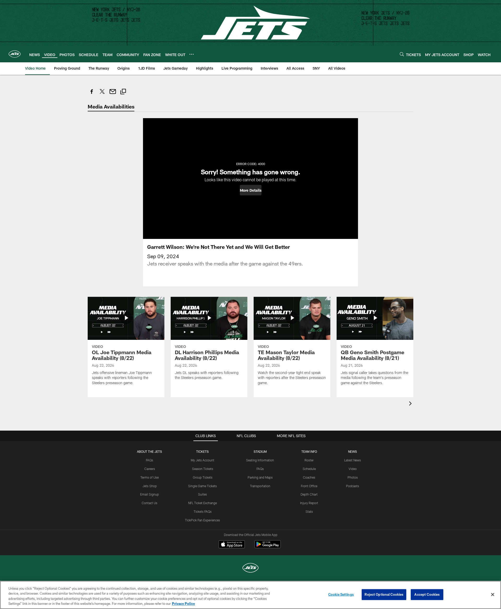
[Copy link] (123, 92)
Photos (353, 477)
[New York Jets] (250, 568)
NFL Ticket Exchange (202, 503)
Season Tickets (202, 469)
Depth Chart (309, 494)
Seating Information (260, 460)
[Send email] (113, 94)
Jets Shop (149, 486)
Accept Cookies (427, 594)
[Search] (402, 54)
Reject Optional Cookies (384, 594)
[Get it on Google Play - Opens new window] (268, 546)
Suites (202, 494)
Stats (309, 511)
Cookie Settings (341, 594)
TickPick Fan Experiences (202, 520)
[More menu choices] (191, 54)
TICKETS (202, 451)
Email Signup (149, 494)
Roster (309, 460)
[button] (250, 190)
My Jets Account (202, 460)
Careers (149, 469)
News (352, 451)
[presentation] (411, 404)
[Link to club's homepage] (14, 54)
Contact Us (149, 503)
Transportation (260, 486)
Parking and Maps (260, 477)
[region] (250, 595)
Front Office (309, 486)
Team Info (309, 451)
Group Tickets (202, 477)
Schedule (309, 469)
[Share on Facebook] (92, 94)
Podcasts (352, 486)
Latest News (352, 460)
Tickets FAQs (203, 511)
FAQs (149, 460)
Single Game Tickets (202, 486)
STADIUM (260, 451)
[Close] (492, 594)
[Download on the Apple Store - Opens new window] (232, 544)
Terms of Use (149, 477)
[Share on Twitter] (102, 94)
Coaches (309, 477)
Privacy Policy (183, 603)
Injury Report (309, 503)
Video (353, 469)
